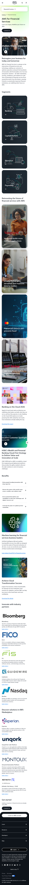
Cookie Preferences (6, 878)
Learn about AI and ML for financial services (14, 553)
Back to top (14, 869)
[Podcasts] (17, 865)
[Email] (19, 865)
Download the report (7, 424)
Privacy (3, 873)
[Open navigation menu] (2, 3)
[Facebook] (5, 865)
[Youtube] (14, 865)
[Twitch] (12, 865)
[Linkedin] (7, 865)
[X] (2, 865)
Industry (4, 14)
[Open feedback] (27, 442)
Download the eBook (7, 598)
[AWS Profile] (26, 2)
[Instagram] (10, 865)
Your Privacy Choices (7, 875)
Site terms (9, 873)
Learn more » (5, 629)
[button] (10, 9)
